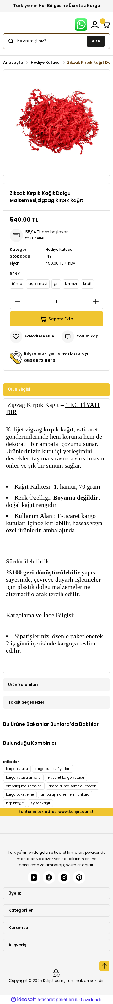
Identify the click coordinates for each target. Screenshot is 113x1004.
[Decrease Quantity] (17, 301)
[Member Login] (95, 24)
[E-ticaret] (55, 999)
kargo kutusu (17, 768)
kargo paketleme (20, 794)
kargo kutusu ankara (23, 777)
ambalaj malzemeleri (24, 786)
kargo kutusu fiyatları (52, 768)
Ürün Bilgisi (19, 389)
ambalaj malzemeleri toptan (72, 786)
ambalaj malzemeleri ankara (65, 794)
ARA (96, 40)
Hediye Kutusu (59, 249)
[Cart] (106, 24)
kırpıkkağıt (15, 803)
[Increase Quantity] (95, 301)
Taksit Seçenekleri (26, 702)
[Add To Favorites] (32, 336)
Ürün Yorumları (23, 684)
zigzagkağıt (40, 803)
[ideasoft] (23, 999)
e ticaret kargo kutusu (66, 777)
